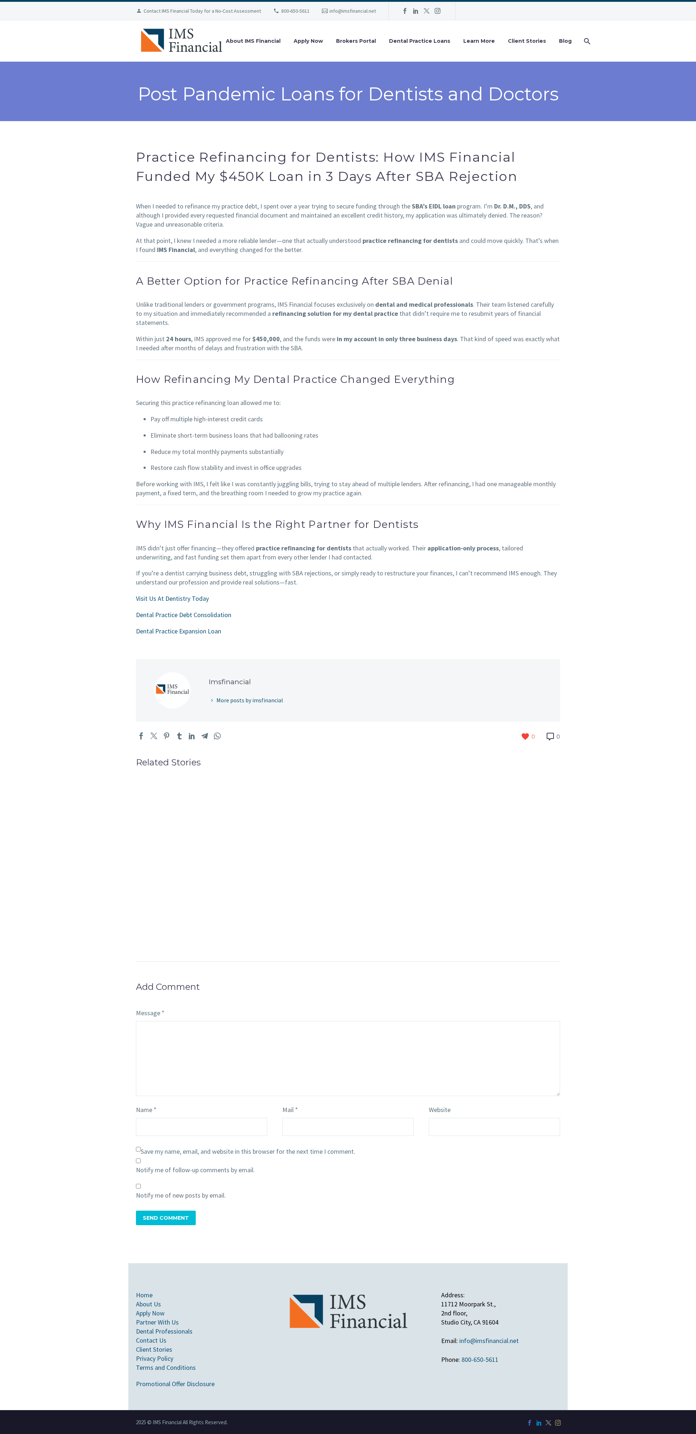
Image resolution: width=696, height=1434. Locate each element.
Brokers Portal (356, 41)
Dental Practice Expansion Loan (178, 631)
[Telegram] (204, 735)
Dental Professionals (164, 1331)
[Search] (586, 41)
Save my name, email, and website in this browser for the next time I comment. (248, 1151)
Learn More (479, 41)
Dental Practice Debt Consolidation (183, 615)
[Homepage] (181, 41)
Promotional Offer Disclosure (175, 1384)
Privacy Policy (154, 1358)
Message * (150, 1013)
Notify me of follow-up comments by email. (195, 1170)
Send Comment (166, 1218)
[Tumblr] (179, 735)
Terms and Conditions (166, 1367)
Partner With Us (157, 1322)
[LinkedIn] (415, 11)
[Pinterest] (166, 735)
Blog (565, 41)
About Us (148, 1304)
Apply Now (308, 41)
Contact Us (151, 1340)
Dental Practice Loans (419, 41)
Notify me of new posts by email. (181, 1195)
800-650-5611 (295, 11)
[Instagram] (437, 11)
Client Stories (527, 41)
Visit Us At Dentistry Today (172, 598)
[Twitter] (426, 11)
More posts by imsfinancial (249, 700)
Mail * (290, 1110)
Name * (146, 1110)
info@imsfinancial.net (353, 11)
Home (144, 1295)
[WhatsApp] (217, 735)
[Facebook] (404, 11)
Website (440, 1110)
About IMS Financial (253, 41)
